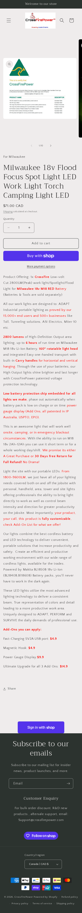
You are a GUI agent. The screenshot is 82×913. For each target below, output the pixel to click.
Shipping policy (65, 903)
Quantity (8, 218)
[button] (9, 20)
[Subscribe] (68, 783)
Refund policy (69, 897)
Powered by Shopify (46, 896)
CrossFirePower (23, 896)
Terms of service (42, 903)
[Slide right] (51, 145)
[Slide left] (31, 145)
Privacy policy (20, 903)
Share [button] (12, 688)
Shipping (8, 211)
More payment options (41, 266)
